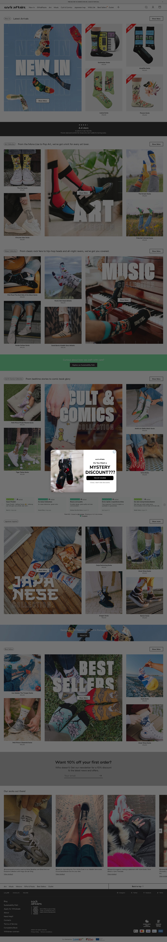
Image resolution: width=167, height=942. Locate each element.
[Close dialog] (114, 452)
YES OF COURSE (100, 478)
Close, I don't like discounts (100, 483)
